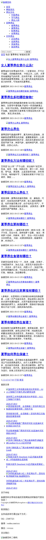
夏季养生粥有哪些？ (15, 224)
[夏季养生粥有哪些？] (16, 218)
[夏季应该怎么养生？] (16, 186)
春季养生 (15, 25)
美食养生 (15, 44)
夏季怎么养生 (10, 129)
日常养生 (10, 36)
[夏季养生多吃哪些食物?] (18, 91)
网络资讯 (10, 9)
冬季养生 (15, 33)
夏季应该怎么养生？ (15, 192)
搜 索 (28, 52)
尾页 (21, 380)
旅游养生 (15, 47)
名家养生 (15, 41)
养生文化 (10, 12)
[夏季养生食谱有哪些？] (17, 250)
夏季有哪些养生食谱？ (16, 322)
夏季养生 (15, 28)
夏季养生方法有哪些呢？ (18, 160)
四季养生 (10, 23)
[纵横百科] (6, 2)
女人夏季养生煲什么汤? (17, 65)
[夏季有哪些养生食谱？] (17, 316)
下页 (17, 380)
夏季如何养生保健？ (15, 354)
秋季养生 (15, 31)
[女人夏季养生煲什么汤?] (18, 59)
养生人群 (15, 20)
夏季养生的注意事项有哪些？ (21, 290)
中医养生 (15, 15)
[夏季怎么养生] (13, 123)
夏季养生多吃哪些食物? (17, 97)
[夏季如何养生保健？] (16, 348)
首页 (8, 7)
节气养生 (15, 17)
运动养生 (15, 39)
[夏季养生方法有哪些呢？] (18, 155)
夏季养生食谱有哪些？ (16, 256)
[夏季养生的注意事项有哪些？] (20, 282)
